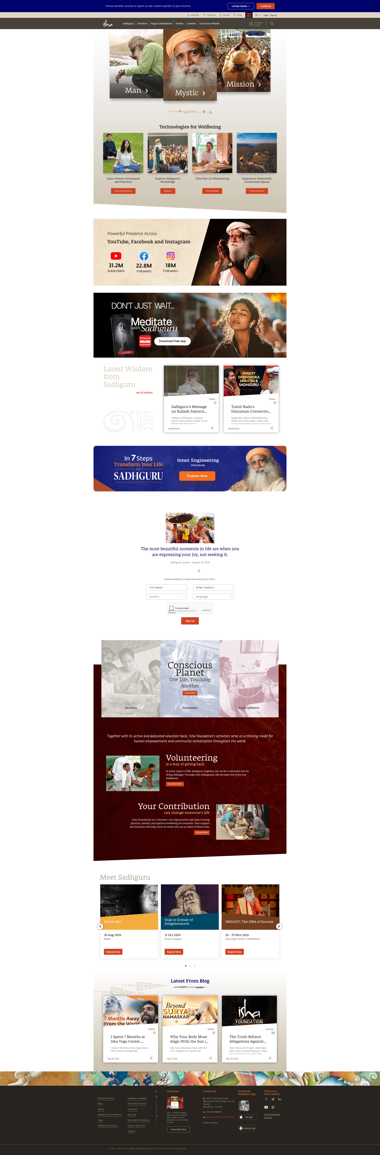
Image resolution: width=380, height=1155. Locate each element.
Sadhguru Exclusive (107, 1126)
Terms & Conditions (164, 1148)
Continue (265, 6)
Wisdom (142, 23)
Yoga (100, 1120)
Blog (100, 1104)
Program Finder (258, 24)
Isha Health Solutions (139, 1120)
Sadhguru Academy (137, 1098)
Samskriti (133, 1109)
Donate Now (202, 833)
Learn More (190, 693)
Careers (131, 1131)
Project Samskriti (136, 1126)
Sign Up (273, 15)
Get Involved (212, 191)
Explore (168, 191)
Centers (191, 23)
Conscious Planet (209, 23)
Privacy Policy (180, 1148)
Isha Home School (137, 1104)
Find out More (257, 191)
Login (265, 15)
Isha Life (132, 1115)
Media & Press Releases (110, 1115)
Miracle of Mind (106, 1098)
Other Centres (210, 1123)
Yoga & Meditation (161, 23)
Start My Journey (123, 191)
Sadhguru (128, 23)
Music (101, 1109)
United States (239, 6)
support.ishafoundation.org (220, 1117)
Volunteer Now (175, 784)
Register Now (113, 951)
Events (180, 23)
